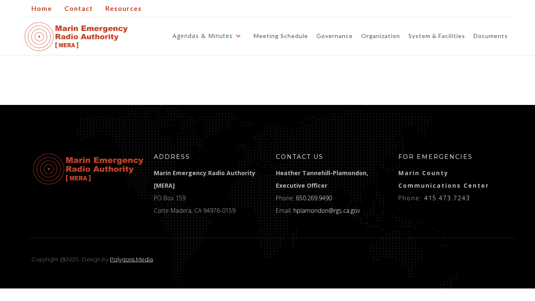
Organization (380, 35)
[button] (209, 36)
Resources (123, 8)
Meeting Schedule (281, 35)
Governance (334, 35)
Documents (491, 35)
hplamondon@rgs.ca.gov (326, 210)
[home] (76, 36)
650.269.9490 (314, 198)
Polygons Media (131, 259)
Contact (78, 8)
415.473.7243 (447, 198)
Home (41, 8)
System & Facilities (436, 35)
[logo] (88, 169)
